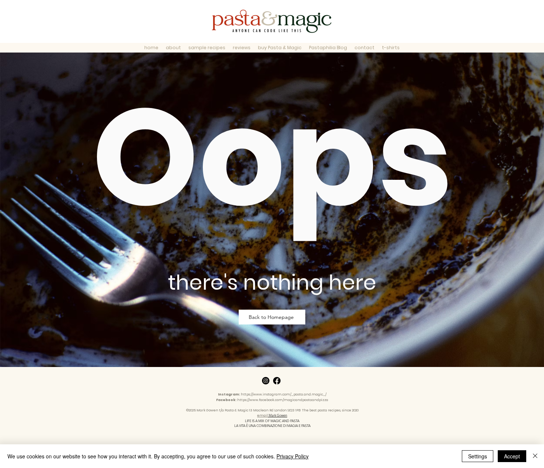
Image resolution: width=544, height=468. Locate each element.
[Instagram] (265, 380)
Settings (477, 456)
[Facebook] (277, 380)
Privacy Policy (292, 456)
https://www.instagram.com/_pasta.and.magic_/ (283, 394)
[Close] (535, 456)
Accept (512, 456)
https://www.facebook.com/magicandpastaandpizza (282, 400)
